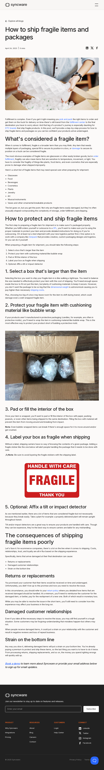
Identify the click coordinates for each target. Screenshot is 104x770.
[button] (96, 5)
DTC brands (10, 128)
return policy (52, 590)
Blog (31, 733)
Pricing (8, 737)
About (32, 728)
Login (56, 728)
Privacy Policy (75, 760)
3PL (55, 228)
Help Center (59, 733)
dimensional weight (60, 287)
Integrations (10, 733)
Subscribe (91, 709)
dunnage (76, 148)
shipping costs (37, 290)
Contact (33, 742)
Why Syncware (11, 728)
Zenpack (33, 237)
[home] (16, 5)
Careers (33, 737)
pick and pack (65, 119)
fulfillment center (77, 122)
